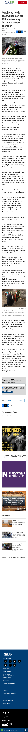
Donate (23, 2)
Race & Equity (10, 400)
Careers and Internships (9, 687)
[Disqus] (14, 588)
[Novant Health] (14, 474)
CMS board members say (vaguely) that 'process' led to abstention (19, 522)
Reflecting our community (9, 683)
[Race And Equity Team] (14, 438)
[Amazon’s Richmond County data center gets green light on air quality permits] (7, 535)
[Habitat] (14, 501)
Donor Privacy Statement (9, 693)
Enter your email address (8, 382)
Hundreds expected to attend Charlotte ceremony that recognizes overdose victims (18, 547)
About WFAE (6, 680)
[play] (2, 730)
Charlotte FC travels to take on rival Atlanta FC (14, 557)
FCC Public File (6, 697)
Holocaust (20, 400)
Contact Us (5, 690)
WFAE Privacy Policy (8, 700)
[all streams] (26, 730)
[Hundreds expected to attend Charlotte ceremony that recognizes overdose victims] (7, 546)
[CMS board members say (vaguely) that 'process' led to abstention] (7, 523)
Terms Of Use (6, 703)
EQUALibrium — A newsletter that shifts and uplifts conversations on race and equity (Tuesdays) (13, 389)
